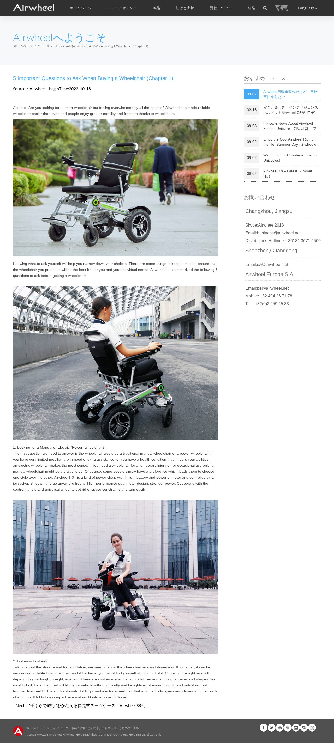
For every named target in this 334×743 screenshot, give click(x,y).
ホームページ (81, 8)
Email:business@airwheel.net (273, 233)
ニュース (43, 46)
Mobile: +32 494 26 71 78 (268, 296)
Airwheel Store (288, 728)
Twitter (272, 728)
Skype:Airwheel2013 (264, 225)
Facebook (263, 728)
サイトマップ (107, 728)
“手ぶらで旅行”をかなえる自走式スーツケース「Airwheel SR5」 (88, 705)
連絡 (251, 8)
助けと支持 (185, 8)
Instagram (296, 728)
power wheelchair (194, 453)
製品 (156, 8)
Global (312, 728)
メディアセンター (58, 728)
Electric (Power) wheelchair (80, 447)
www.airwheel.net (49, 734)
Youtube (280, 728)
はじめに (124, 728)
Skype (304, 728)
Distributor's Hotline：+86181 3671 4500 (283, 241)
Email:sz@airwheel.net (266, 264)
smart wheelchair (78, 108)
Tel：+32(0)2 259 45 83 (267, 304)
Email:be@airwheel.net (267, 288)
